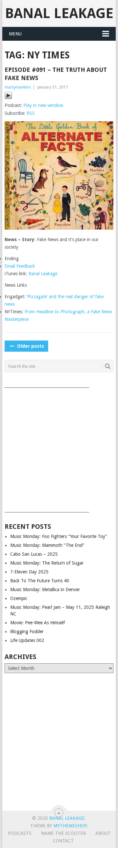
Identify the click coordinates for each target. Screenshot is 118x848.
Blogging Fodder (27, 631)
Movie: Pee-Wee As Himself (37, 622)
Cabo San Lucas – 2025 (34, 554)
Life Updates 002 (27, 640)
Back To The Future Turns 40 (39, 580)
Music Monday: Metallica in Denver (45, 589)
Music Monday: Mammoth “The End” (47, 545)
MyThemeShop (70, 825)
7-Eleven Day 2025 (29, 571)
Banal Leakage (59, 13)
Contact (63, 840)
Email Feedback (20, 266)
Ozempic (18, 598)
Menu (15, 33)
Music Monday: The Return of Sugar (47, 563)
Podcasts (19, 833)
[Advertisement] (59, 448)
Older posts (30, 346)
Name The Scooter (63, 833)
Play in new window (43, 105)
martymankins (18, 87)
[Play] (8, 97)
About (102, 833)
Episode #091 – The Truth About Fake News (56, 73)
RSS (31, 113)
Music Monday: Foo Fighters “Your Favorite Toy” (58, 536)
